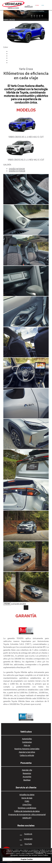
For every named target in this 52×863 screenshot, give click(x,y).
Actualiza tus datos (26, 794)
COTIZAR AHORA (18, 603)
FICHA (7, 604)
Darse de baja (26, 798)
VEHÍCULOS (29, 7)
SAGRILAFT (26, 818)
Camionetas (27, 742)
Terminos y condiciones (27, 808)
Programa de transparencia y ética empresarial (27, 814)
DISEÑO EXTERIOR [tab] (17, 171)
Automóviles (27, 738)
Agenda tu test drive (27, 752)
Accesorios (27, 776)
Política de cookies (39, 852)
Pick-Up (27, 745)
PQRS (27, 801)
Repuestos (27, 773)
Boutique (27, 780)
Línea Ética (26, 804)
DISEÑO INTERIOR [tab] (17, 168)
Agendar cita (27, 770)
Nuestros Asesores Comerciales (26, 748)
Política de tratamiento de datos (27, 811)
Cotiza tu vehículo (27, 755)
